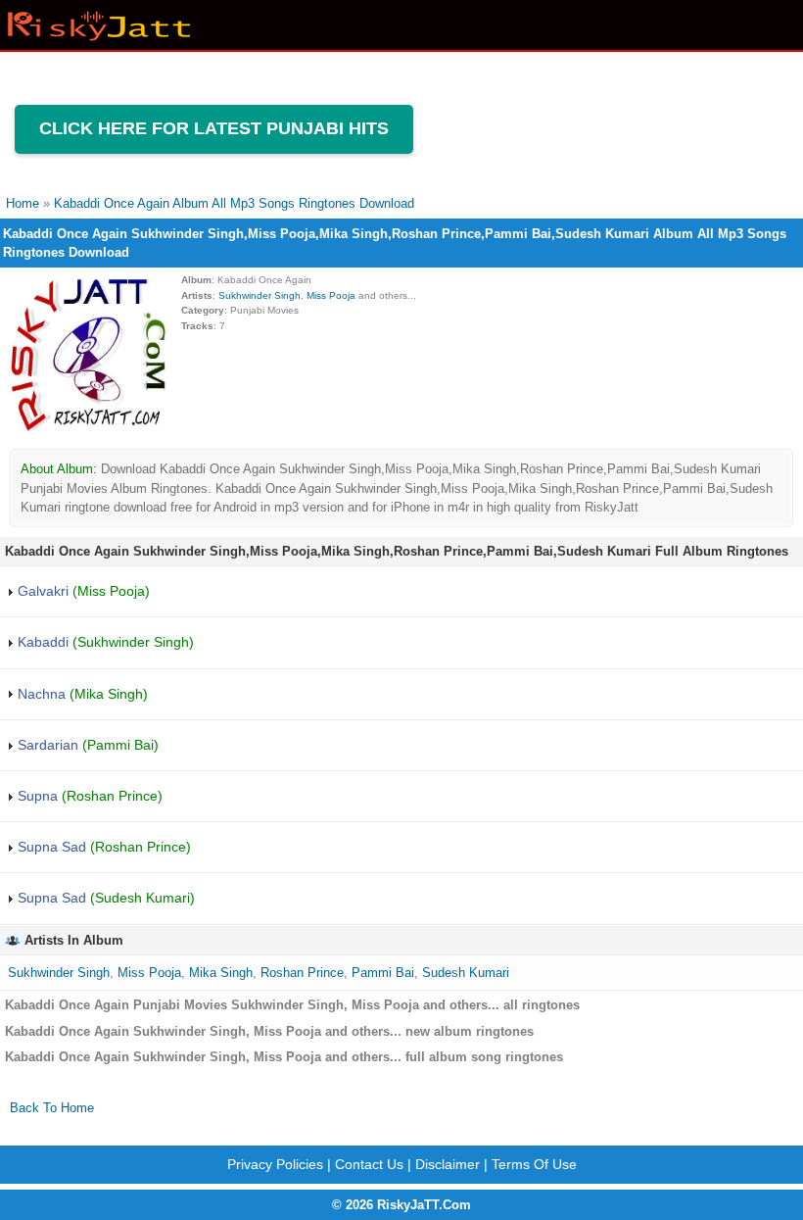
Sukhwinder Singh (259, 295)
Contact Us (369, 1164)
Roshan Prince (302, 972)
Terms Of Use (534, 1164)
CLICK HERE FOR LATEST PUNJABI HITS (214, 128)
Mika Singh (221, 972)
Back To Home (52, 1107)
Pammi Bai (383, 972)
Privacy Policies (275, 1164)
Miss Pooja (331, 295)
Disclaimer (447, 1164)
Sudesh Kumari (465, 972)
